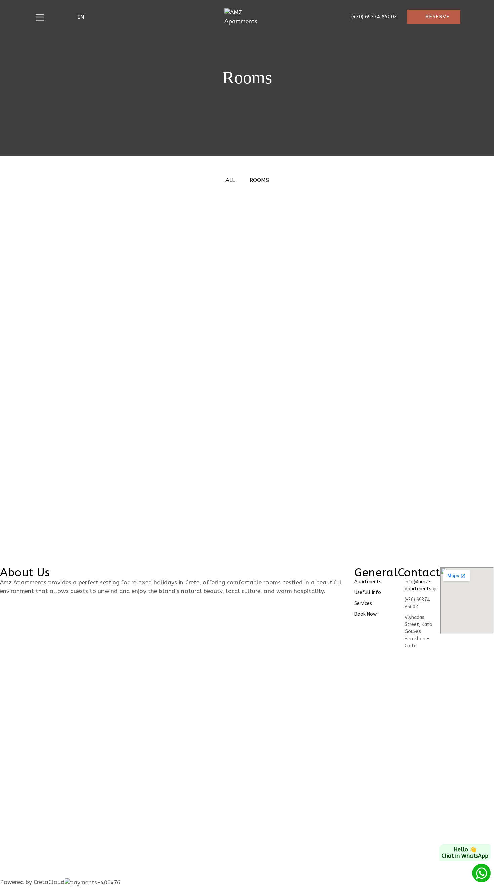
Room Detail (69, 418)
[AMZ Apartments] (246, 17)
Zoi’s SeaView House (305, 473)
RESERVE (437, 17)
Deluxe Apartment (87, 473)
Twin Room (74, 354)
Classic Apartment (299, 241)
